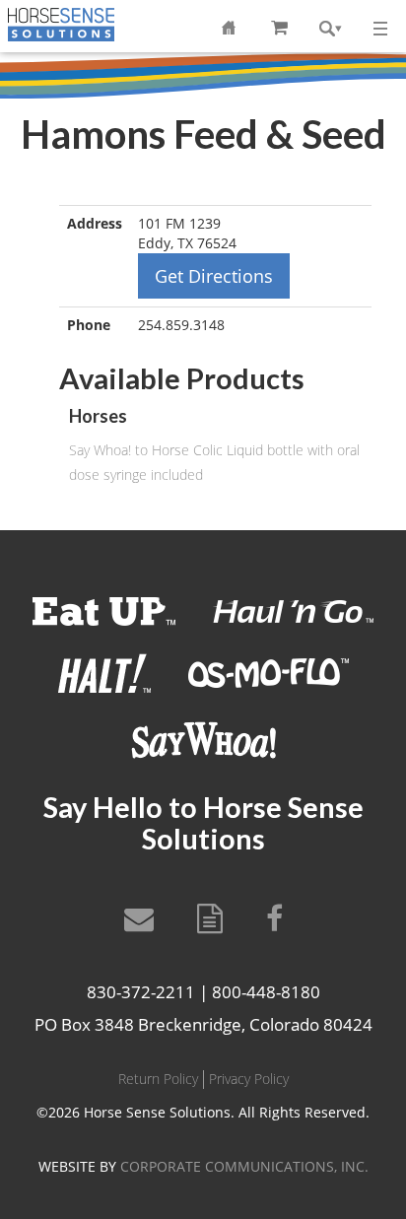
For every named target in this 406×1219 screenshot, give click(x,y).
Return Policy (158, 1078)
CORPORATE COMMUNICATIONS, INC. (244, 1166)
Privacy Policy (249, 1078)
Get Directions (214, 276)
